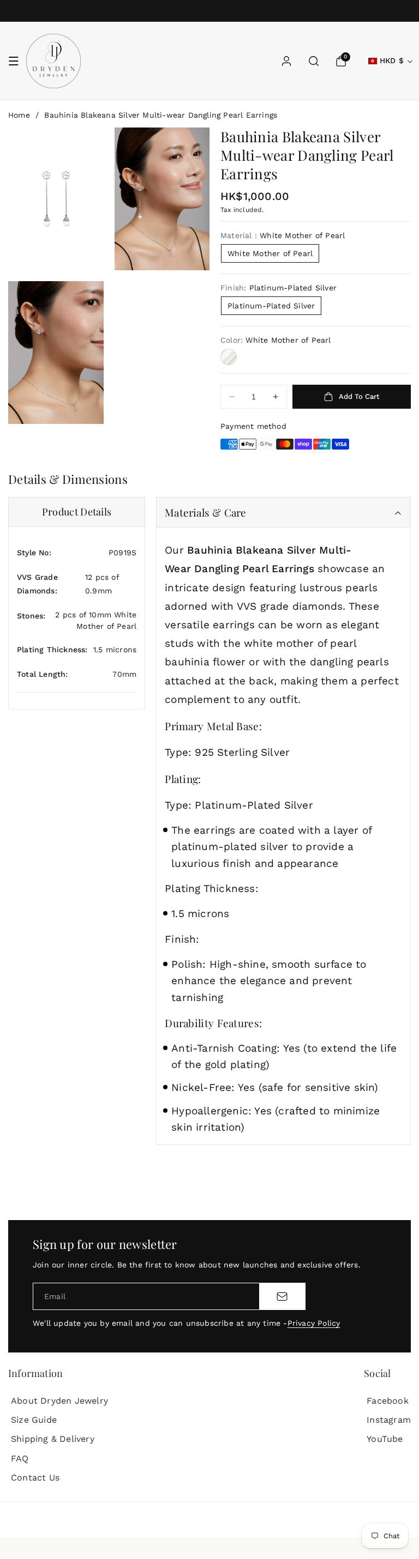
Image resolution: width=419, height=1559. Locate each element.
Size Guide (34, 1420)
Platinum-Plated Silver (271, 305)
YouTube (385, 1439)
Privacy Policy (314, 1323)
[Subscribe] (282, 1296)
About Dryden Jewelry (59, 1401)
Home (19, 115)
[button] (13, 61)
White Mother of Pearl (270, 253)
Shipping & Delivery (52, 1439)
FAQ (20, 1458)
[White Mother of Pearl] (228, 357)
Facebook (388, 1401)
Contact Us (35, 1477)
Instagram (389, 1420)
